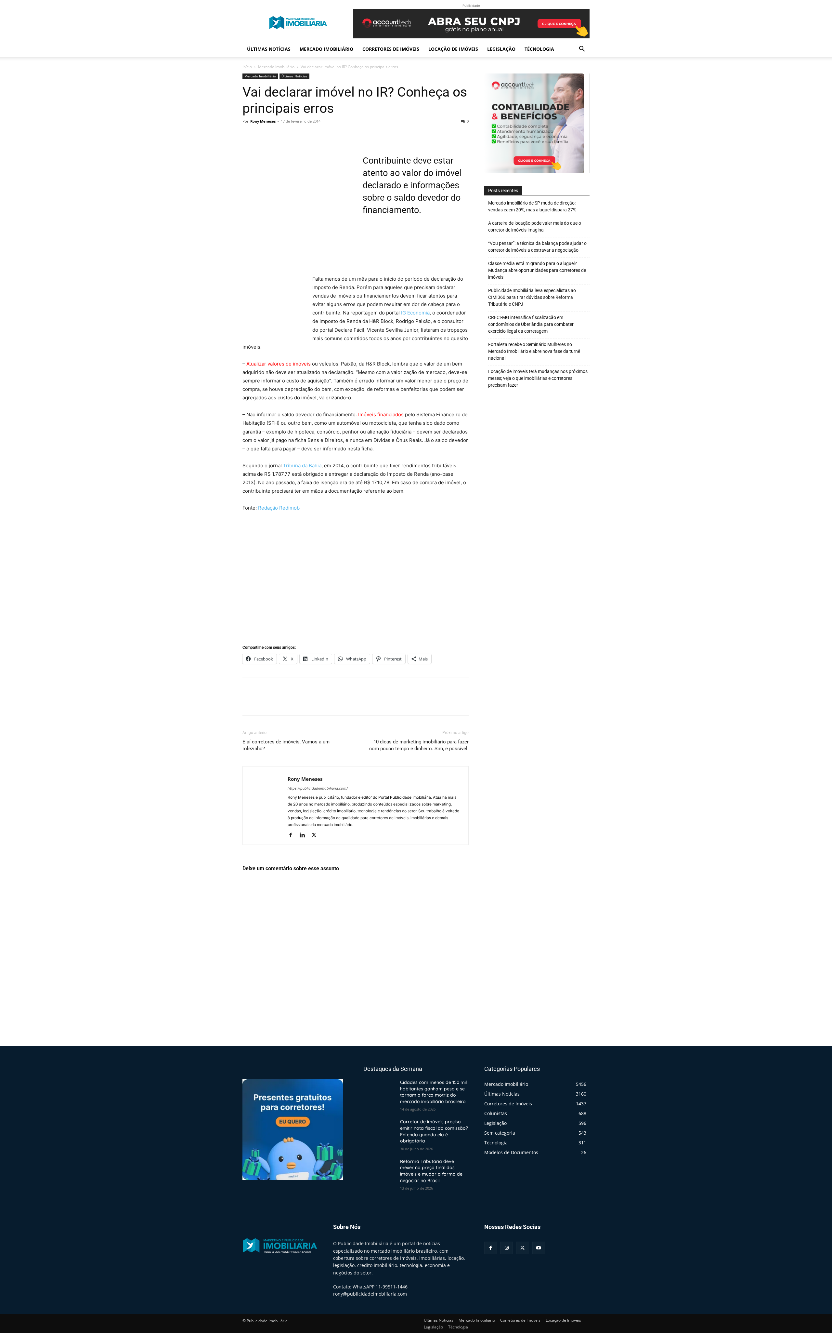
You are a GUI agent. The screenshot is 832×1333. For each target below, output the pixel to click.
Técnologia (539, 49)
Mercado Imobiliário (326, 49)
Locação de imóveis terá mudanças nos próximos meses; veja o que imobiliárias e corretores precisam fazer (538, 378)
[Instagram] (506, 1248)
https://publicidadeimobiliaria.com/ (318, 788)
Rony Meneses (263, 121)
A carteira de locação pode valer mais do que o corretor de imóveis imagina (534, 226)
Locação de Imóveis (453, 49)
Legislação (501, 49)
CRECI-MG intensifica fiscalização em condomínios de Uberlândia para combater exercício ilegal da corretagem (531, 324)
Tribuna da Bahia (302, 465)
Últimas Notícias (269, 49)
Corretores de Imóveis (390, 49)
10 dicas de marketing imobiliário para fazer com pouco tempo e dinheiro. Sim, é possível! (419, 745)
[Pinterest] (278, 135)
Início (247, 67)
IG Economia (415, 313)
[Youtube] (538, 1248)
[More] (309, 135)
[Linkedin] (304, 835)
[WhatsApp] (293, 135)
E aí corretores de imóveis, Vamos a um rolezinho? (286, 745)
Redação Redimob (279, 508)
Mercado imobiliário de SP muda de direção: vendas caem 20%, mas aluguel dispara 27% (532, 206)
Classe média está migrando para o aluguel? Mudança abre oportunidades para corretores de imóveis (537, 270)
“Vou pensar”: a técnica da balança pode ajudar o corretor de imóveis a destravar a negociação (537, 247)
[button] (582, 50)
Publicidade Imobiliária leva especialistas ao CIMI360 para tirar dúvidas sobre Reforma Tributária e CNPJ (532, 297)
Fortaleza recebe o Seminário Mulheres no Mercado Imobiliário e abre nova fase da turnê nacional (534, 351)
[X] (263, 135)
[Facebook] (248, 135)
